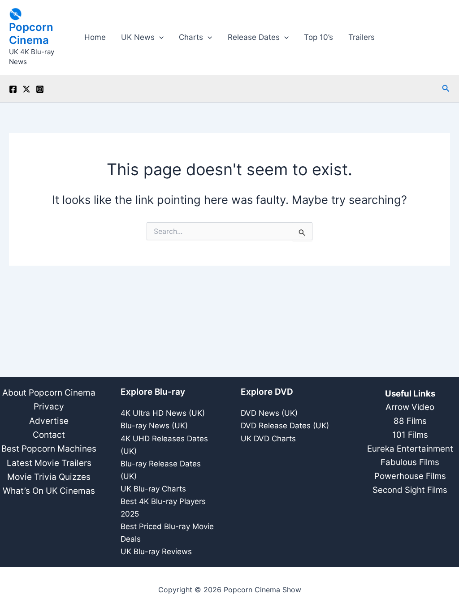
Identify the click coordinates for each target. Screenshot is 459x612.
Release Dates (254, 37)
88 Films (410, 421)
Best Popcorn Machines (48, 449)
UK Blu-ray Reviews (156, 551)
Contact (49, 435)
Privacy (49, 406)
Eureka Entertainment (410, 449)
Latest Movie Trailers (49, 463)
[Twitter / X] (26, 89)
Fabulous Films (410, 462)
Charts (191, 37)
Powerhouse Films (410, 476)
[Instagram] (40, 89)
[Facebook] (13, 89)
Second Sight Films (409, 490)
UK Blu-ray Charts (153, 488)
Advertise (49, 421)
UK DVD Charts (268, 438)
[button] (159, 37)
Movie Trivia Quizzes (49, 477)
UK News (138, 37)
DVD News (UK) (269, 413)
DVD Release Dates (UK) (285, 425)
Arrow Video (409, 407)
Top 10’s (318, 37)
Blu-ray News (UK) (154, 425)
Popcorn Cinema (31, 34)
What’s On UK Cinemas (49, 491)
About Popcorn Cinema (48, 393)
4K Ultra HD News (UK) (163, 413)
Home (95, 37)
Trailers (361, 37)
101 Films (410, 435)
